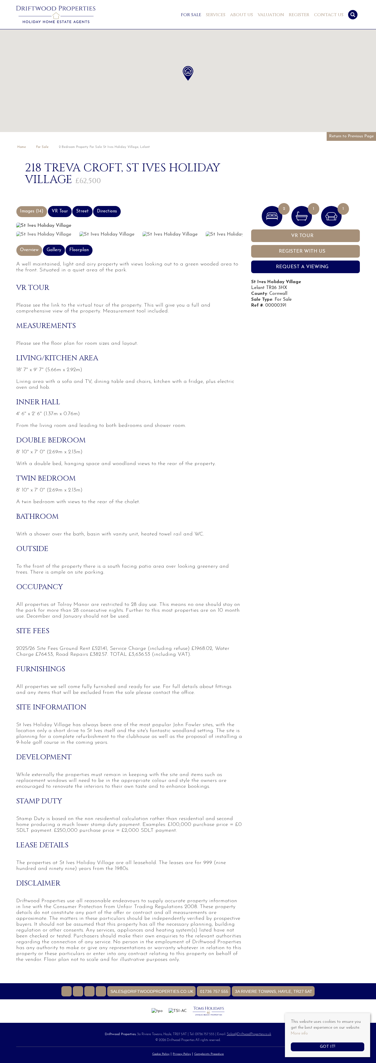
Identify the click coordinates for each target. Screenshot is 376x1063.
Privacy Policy (182, 1054)
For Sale (191, 15)
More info (299, 1033)
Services (215, 15)
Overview (29, 250)
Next (252, 224)
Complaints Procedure (209, 1054)
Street (82, 211)
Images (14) (31, 211)
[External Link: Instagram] (90, 992)
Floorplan (79, 250)
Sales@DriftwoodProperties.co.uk (249, 1034)
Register (299, 15)
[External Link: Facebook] (67, 992)
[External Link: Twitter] (78, 992)
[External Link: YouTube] (101, 992)
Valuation (271, 15)
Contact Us (328, 15)
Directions (107, 211)
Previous (5, 224)
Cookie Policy (160, 1054)
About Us (241, 15)
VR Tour (60, 211)
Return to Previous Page (351, 136)
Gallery (54, 250)
